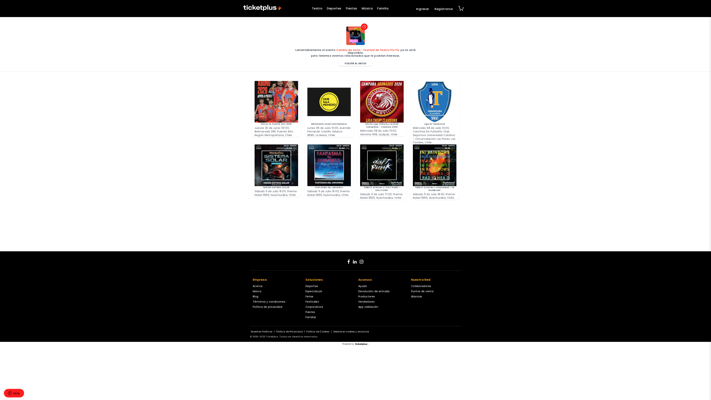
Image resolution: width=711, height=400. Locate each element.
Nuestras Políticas (262, 331)
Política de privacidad (267, 307)
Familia (382, 8)
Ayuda (362, 286)
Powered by (348, 344)
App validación (368, 307)
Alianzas (416, 296)
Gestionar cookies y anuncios (351, 331)
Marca (257, 291)
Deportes (334, 8)
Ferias (309, 296)
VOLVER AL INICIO (355, 63)
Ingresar (422, 9)
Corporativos (314, 307)
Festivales (312, 302)
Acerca (258, 286)
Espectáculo (314, 291)
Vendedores (366, 302)
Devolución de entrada (374, 291)
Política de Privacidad (289, 331)
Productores (366, 296)
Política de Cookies (317, 331)
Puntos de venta (422, 291)
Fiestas (351, 8)
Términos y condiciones (269, 302)
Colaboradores (421, 286)
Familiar (311, 317)
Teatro (317, 8)
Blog (255, 296)
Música (367, 8)
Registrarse (444, 9)
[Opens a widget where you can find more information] (14, 393)
